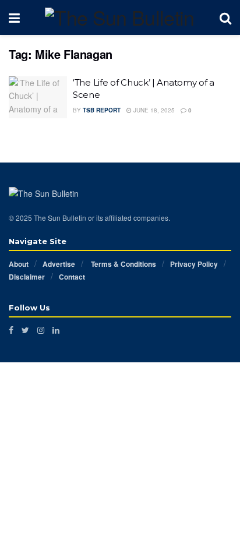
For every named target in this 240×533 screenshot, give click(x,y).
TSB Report (102, 110)
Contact (72, 276)
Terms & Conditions (122, 264)
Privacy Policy (194, 264)
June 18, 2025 (153, 110)
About (19, 264)
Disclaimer (27, 276)
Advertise (59, 264)
